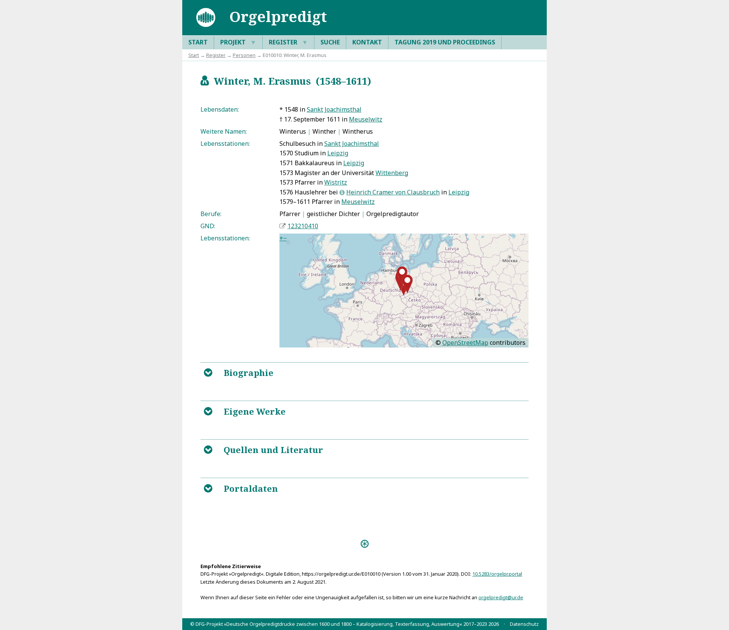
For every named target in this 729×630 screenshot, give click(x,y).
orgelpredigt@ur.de (500, 597)
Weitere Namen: (223, 131)
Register (288, 42)
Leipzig (337, 153)
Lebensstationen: (225, 143)
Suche (330, 42)
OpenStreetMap (465, 342)
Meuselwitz (365, 119)
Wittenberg (392, 173)
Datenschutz (524, 624)
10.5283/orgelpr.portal (497, 573)
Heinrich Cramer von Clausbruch (393, 192)
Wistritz (335, 182)
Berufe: (210, 214)
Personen (244, 55)
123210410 (302, 226)
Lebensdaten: (219, 109)
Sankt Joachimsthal (334, 109)
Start (198, 42)
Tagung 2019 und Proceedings (444, 42)
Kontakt (367, 42)
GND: (207, 226)
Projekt (238, 42)
